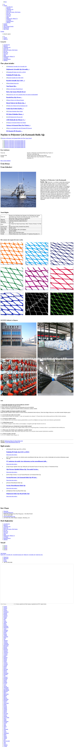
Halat (7, 17)
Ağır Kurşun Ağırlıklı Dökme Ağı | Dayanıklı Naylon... (22, 469)
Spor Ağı (8, 16)
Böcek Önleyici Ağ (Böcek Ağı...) (16, 103)
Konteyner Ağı (39, 554)
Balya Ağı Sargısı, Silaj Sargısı (13, 12)
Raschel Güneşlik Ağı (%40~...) (15, 80)
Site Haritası (3, 553)
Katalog (5, 23)
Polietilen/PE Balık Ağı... (13, 75)
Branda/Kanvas (9, 21)
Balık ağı (8, 8)
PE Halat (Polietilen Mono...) (14, 114)
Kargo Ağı (3, 554)
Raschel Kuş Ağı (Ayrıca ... (14, 97)
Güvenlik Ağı (9, 6)
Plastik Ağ (26, 554)
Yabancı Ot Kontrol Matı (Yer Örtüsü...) (18, 125)
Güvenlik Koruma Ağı (18, 554)
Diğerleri (8, 22)
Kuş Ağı (8, 13)
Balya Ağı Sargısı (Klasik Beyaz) (16, 92)
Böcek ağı (8, 14)
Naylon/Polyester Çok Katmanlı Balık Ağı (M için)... (21, 477)
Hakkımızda (6, 27)
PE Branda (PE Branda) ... (14, 131)
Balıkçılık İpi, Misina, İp (11, 18)
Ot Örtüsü (8, 20)
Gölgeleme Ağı (9, 9)
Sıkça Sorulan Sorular (8, 26)
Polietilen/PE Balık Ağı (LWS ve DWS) (17, 452)
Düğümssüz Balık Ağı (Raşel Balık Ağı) (13, 441)
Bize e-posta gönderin (6, 160)
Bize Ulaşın (6, 29)
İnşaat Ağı (8, 10)
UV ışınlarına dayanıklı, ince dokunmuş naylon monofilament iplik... (26, 461)
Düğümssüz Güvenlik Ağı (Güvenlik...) (17, 69)
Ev (4, 4)
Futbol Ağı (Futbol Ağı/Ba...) (14, 108)
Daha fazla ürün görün (11, 454)
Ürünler (5, 5)
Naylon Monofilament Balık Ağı (12, 442)
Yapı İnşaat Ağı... (11, 86)
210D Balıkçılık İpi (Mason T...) (15, 120)
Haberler (5, 25)
